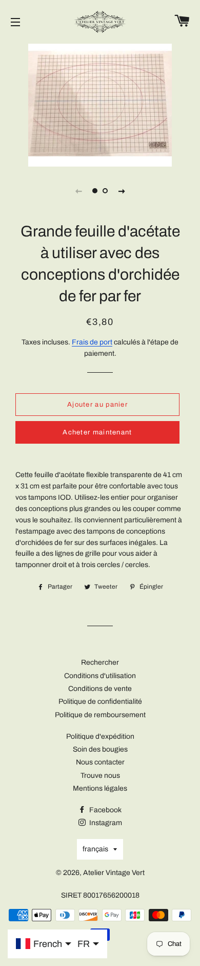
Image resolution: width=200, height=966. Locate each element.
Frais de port (92, 342)
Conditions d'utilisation (100, 676)
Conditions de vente (100, 688)
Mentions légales (100, 788)
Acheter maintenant (97, 432)
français (95, 849)
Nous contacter (100, 762)
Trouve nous (100, 775)
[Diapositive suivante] (121, 190)
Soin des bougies (100, 749)
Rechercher (100, 662)
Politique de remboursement (100, 715)
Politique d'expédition (100, 736)
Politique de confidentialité (100, 701)
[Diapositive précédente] (78, 190)
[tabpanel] (100, 104)
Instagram (105, 823)
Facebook (105, 810)
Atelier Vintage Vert (114, 873)
